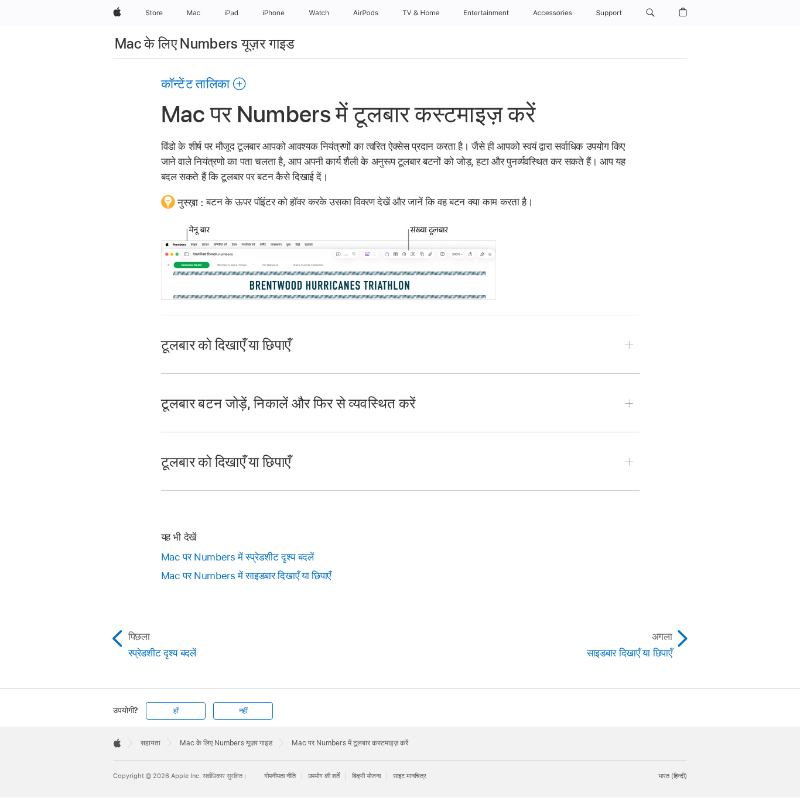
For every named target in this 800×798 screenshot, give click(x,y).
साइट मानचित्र (409, 776)
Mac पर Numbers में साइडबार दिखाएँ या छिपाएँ (246, 576)
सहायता (150, 743)
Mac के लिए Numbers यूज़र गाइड (205, 43)
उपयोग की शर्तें (324, 776)
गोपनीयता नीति (280, 776)
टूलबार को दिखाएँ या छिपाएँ (226, 344)
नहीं (243, 711)
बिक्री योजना (366, 776)
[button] (650, 13)
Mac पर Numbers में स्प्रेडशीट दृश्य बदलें (237, 557)
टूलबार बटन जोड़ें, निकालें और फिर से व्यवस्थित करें (288, 403)
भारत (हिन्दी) (672, 776)
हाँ (176, 711)
